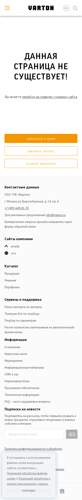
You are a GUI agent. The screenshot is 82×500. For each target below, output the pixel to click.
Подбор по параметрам (20, 321)
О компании (12, 347)
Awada (15, 246)
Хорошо (29, 490)
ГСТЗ (13, 253)
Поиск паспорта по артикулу (23, 307)
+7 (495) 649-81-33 (17, 208)
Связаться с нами (41, 138)
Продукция (12, 274)
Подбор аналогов (41, 163)
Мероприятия (14, 361)
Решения (10, 280)
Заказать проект (41, 151)
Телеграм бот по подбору (22, 314)
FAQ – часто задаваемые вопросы (28, 402)
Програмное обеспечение (22, 388)
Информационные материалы (24, 367)
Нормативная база (17, 381)
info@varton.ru (56, 215)
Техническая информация (22, 395)
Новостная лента (16, 354)
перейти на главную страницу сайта (49, 97)
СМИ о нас (11, 374)
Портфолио (12, 287)
